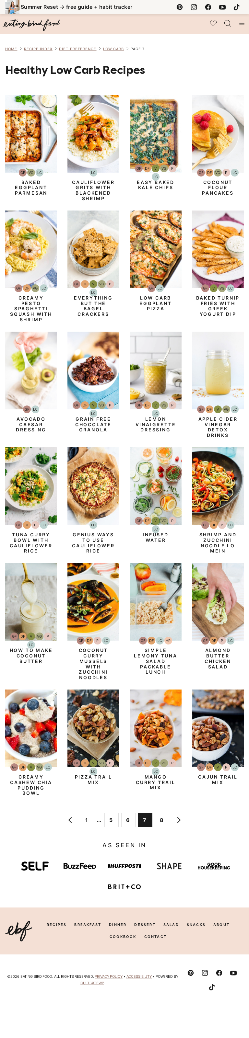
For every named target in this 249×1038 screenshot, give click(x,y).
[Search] (227, 23)
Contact (155, 936)
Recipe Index (38, 49)
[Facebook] (208, 7)
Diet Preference (78, 49)
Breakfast (87, 924)
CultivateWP (92, 983)
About (221, 924)
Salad (171, 924)
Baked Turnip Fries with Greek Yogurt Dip (218, 306)
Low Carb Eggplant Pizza (155, 303)
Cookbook (123, 936)
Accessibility (139, 976)
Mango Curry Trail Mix (155, 782)
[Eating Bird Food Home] (31, 25)
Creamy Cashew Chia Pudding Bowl (31, 785)
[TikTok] (237, 7)
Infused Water (156, 537)
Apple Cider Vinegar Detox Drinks (218, 427)
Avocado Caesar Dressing (31, 424)
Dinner (117, 924)
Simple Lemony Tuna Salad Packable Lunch (155, 661)
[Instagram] (194, 7)
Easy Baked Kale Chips (155, 184)
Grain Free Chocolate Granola (93, 424)
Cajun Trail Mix (218, 779)
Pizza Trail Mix (93, 779)
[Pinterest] (179, 7)
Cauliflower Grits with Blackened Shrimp (93, 190)
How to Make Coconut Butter (31, 655)
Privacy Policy (108, 976)
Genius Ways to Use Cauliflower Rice (93, 542)
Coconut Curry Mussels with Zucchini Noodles (93, 663)
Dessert (144, 924)
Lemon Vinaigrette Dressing (156, 424)
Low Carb (113, 49)
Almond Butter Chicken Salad (218, 658)
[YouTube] (222, 7)
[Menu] (242, 23)
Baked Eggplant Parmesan (31, 187)
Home (11, 49)
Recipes (56, 924)
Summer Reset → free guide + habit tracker (76, 7)
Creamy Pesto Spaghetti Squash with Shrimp (31, 308)
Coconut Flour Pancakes (217, 187)
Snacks (196, 924)
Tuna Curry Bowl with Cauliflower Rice (31, 542)
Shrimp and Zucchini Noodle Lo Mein (218, 542)
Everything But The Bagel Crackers (93, 306)
